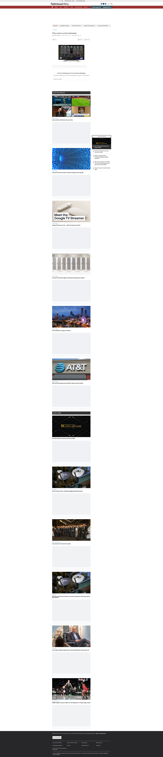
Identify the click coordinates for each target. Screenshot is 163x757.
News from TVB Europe (89, 25)
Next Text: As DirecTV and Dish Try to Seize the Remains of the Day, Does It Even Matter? (102, 163)
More (85, 7)
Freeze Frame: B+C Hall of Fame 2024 (102, 168)
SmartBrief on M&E (64, 25)
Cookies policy (99, 742)
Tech (61, 7)
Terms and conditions (57, 742)
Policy (71, 7)
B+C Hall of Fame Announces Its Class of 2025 (102, 151)
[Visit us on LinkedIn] (105, 4)
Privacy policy (84, 742)
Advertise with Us (85, 745)
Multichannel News (80, 1)
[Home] (52, 7)
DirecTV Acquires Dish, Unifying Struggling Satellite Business (101, 157)
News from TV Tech (76, 25)
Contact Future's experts (72, 742)
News (56, 7)
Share (55, 39)
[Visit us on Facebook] (101, 4)
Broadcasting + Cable (69, 1)
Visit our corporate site (101, 733)
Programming (78, 7)
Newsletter (88, 39)
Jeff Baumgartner (57, 35)
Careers (68, 745)
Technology (54, 29)
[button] (110, 3)
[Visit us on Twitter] (103, 4)
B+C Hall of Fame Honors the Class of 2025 (102, 147)
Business (66, 7)
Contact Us (98, 745)
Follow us (81, 39)
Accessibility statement (57, 745)
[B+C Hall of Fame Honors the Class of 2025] (101, 143)
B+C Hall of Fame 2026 (103, 25)
